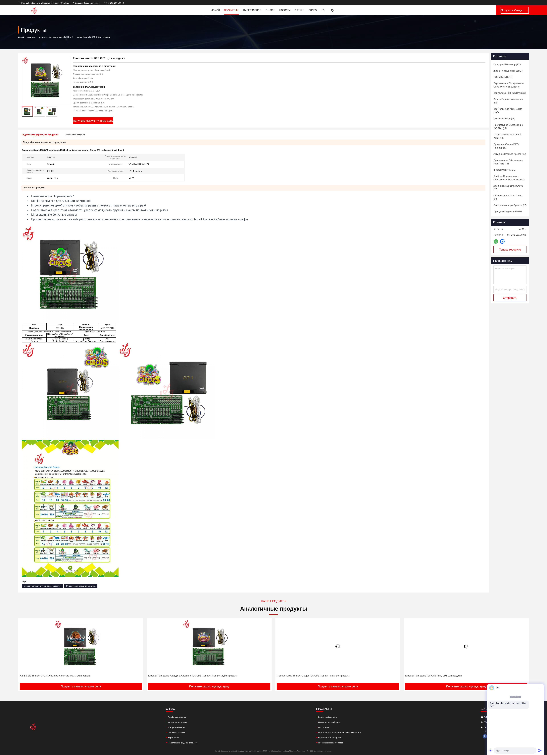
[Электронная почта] (502, 241)
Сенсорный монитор (327, 717)
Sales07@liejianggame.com (87, 3)
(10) (509, 154)
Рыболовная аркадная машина (80, 586)
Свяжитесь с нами (176, 732)
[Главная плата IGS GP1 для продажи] (46, 80)
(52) (508, 101)
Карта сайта (173, 737)
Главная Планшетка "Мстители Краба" (425, 675)
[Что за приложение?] (496, 241)
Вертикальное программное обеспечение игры (340, 732)
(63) (509, 93)
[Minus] (540, 687)
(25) (504, 170)
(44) (502, 77)
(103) (507, 111)
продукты (31, 37)
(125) (507, 64)
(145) (508, 85)
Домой (215, 10)
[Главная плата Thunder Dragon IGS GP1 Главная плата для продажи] (209, 646)
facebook (485, 736)
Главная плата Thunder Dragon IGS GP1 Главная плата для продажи (184, 675)
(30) (506, 146)
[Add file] (491, 750)
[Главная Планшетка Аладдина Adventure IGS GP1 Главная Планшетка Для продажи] (81, 646)
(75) (508, 162)
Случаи (299, 10)
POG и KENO (324, 727)
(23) (508, 71)
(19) (508, 127)
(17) (508, 188)
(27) (509, 205)
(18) (507, 136)
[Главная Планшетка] (466, 646)
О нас (269, 10)
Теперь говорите (510, 249)
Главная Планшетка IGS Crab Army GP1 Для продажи (305, 675)
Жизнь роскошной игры (329, 722)
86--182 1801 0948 (115, 3)
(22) (509, 178)
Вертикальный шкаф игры (330, 737)
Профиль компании (177, 717)
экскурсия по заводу (177, 722)
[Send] (540, 750)
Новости (285, 10)
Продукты (230, 10)
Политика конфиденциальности (183, 743)
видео (313, 10)
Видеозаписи (252, 10)
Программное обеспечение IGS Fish (55, 37)
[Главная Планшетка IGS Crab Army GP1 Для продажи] (338, 646)
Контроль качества (176, 727)
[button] (23, 652)
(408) (507, 211)
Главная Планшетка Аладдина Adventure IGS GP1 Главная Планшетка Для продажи (64, 675)
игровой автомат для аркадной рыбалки (42, 586)
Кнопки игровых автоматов (330, 743)
